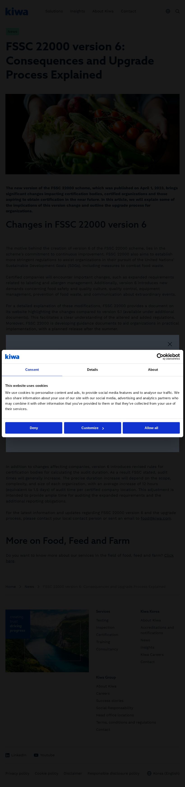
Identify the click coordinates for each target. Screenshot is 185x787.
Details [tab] (92, 369)
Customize (89, 428)
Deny (34, 428)
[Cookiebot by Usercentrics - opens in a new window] (160, 356)
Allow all (151, 428)
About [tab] (153, 369)
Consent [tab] (32, 369)
